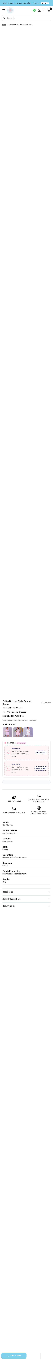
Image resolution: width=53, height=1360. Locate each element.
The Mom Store (16, 708)
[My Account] (39, 10)
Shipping (15, 720)
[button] (40, 1356)
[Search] (4, 18)
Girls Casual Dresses (16, 712)
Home (4, 25)
